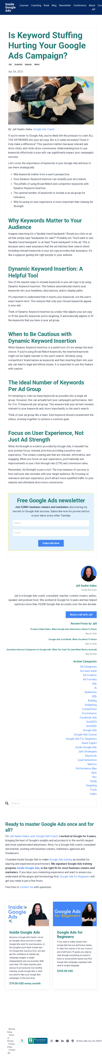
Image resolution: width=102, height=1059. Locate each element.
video (93, 793)
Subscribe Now (50, 543)
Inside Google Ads (28, 868)
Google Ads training (60, 859)
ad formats (90, 679)
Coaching (36, 5)
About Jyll (92, 7)
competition (89, 709)
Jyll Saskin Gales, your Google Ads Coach (34, 836)
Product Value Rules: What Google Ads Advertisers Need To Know (63, 629)
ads (10, 64)
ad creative (90, 675)
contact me (26, 887)
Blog (54, 5)
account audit (88, 670)
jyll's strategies (87, 751)
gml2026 (91, 726)
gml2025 (91, 721)
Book (46, 5)
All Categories (88, 666)
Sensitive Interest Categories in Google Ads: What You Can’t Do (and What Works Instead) (52, 649)
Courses (24, 5)
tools (93, 789)
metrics (37, 64)
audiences (90, 692)
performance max (86, 768)
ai (95, 687)
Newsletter (65, 5)
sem (94, 772)
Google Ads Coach (44, 129)
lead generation (87, 760)
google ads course (85, 734)
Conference (80, 5)
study (93, 781)
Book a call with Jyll (81, 614)
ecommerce (89, 713)
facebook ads (88, 717)
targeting (91, 785)
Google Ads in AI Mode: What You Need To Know (73, 639)
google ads (18, 64)
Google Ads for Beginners (75, 876)
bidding (92, 700)
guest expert (89, 743)
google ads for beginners (81, 738)
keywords (28, 64)
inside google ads (86, 747)
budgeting (91, 704)
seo (94, 777)
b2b (94, 696)
